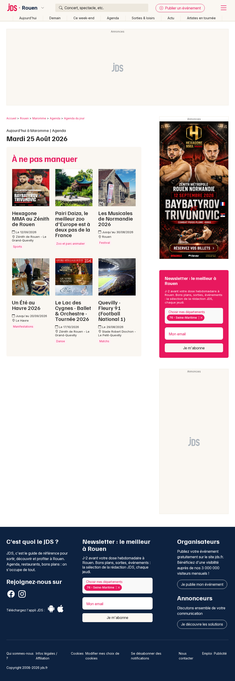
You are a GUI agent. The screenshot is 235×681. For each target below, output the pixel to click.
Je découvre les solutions (202, 624)
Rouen (29, 7)
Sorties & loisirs (143, 18)
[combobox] (194, 316)
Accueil (11, 118)
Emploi (207, 653)
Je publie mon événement (202, 584)
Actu (171, 18)
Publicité (220, 653)
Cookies (77, 653)
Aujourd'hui (27, 18)
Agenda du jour (74, 118)
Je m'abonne (194, 348)
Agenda (113, 18)
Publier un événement (182, 8)
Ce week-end (83, 18)
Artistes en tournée (201, 18)
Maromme (39, 118)
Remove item (201, 317)
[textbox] (206, 317)
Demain (55, 18)
